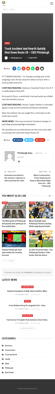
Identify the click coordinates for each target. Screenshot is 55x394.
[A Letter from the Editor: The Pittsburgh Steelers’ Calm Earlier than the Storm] (41, 238)
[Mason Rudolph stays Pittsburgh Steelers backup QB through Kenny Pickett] (41, 210)
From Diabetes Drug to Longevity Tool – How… (27, 305)
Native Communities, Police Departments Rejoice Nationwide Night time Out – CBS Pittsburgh (40, 180)
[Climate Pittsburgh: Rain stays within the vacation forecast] (14, 238)
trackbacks (28, 272)
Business (8, 346)
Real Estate (27, 316)
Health (27, 301)
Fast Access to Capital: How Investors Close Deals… (27, 320)
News (7, 43)
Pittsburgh (9, 368)
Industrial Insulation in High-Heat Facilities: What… (27, 291)
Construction (27, 287)
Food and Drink (11, 355)
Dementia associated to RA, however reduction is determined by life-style (14, 178)
